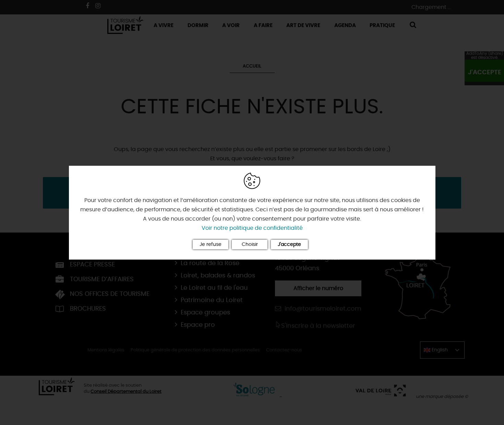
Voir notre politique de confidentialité (252, 228)
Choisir (250, 244)
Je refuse (210, 244)
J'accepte (289, 244)
